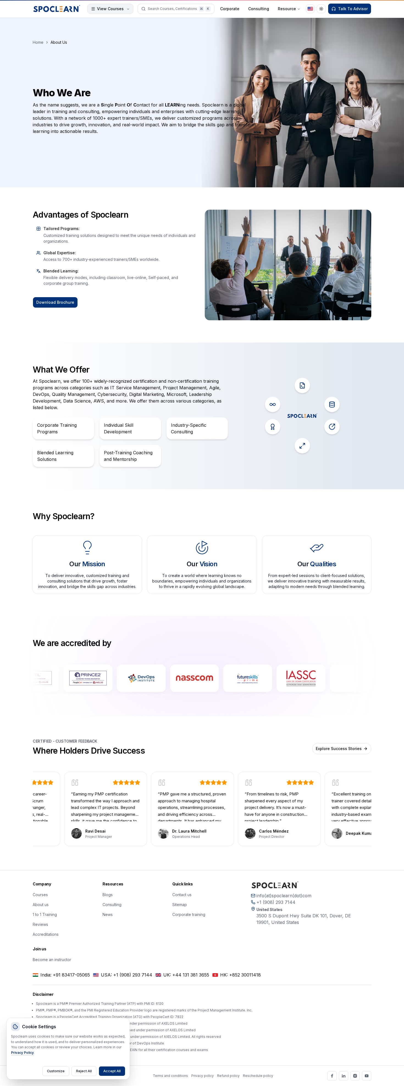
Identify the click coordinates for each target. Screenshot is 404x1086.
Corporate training (188, 914)
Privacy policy (202, 1076)
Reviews (40, 924)
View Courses (110, 8)
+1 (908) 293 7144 (275, 902)
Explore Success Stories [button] (339, 748)
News (108, 914)
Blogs (108, 894)
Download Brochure (55, 302)
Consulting (258, 8)
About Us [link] (59, 42)
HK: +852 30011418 (240, 975)
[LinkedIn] (343, 1075)
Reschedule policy (258, 1076)
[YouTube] (366, 1075)
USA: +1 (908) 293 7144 (126, 975)
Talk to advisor (353, 8)
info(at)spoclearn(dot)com (283, 895)
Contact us (182, 894)
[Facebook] (332, 1075)
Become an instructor (52, 959)
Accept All (112, 1071)
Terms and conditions (170, 1076)
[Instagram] (355, 1075)
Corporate (229, 8)
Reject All (84, 1071)
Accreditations (46, 934)
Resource (287, 8)
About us (41, 904)
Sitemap (179, 904)
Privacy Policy (22, 1053)
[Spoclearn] (57, 9)
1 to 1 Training (45, 914)
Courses (40, 894)
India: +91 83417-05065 (65, 975)
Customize (56, 1071)
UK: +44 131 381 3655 (186, 975)
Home (38, 42)
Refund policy (228, 1076)
